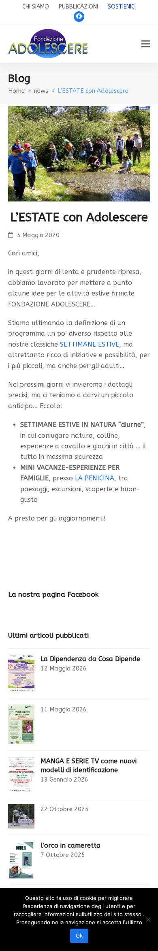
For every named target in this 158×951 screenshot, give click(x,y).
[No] (148, 919)
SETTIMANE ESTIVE (89, 344)
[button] (145, 43)
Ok (79, 935)
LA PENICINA (94, 478)
